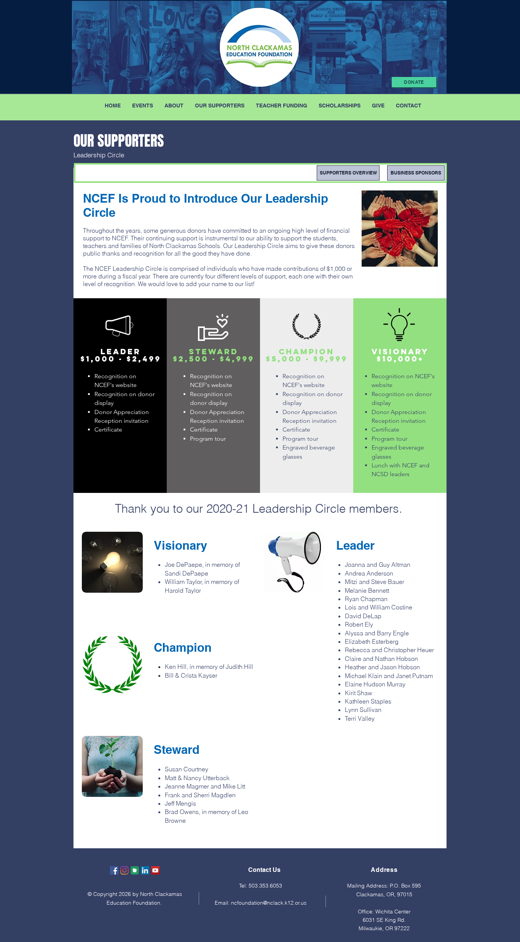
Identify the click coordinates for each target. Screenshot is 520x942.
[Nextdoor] (135, 870)
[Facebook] (114, 870)
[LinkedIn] (145, 870)
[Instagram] (124, 870)
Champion (183, 647)
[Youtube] (155, 870)
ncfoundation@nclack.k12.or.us (268, 902)
